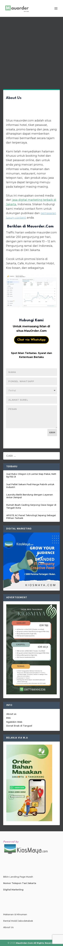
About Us (8, 927)
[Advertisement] (31, 49)
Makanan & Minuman (15, 914)
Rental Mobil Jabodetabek (18, 921)
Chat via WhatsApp (31, 339)
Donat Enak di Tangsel (19, 725)
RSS (8, 718)
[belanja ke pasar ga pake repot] (29, 820)
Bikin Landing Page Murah (18, 876)
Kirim (52, 432)
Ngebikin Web (14, 722)
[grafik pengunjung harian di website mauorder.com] (31, 291)
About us (11, 714)
